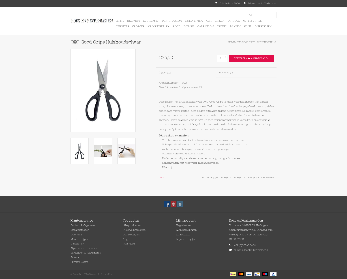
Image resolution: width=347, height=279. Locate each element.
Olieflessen (263, 26)
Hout (247, 26)
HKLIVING (133, 20)
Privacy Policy (79, 261)
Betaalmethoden (79, 229)
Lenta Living (194, 20)
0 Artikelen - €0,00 (229, 3)
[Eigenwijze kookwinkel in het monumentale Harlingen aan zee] (92, 21)
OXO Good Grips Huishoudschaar (257, 42)
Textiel (222, 26)
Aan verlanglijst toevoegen (215, 177)
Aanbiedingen (131, 234)
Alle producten (132, 225)
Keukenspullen (158, 26)
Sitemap (75, 257)
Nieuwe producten (134, 229)
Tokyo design (172, 20)
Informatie (165, 72)
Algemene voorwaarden (84, 248)
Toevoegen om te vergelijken (246, 177)
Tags (126, 239)
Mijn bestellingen (186, 229)
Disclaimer (77, 243)
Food (176, 26)
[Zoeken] (249, 15)
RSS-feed (129, 243)
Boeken (188, 26)
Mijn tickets (183, 234)
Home (120, 20)
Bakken (235, 26)
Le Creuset (150, 20)
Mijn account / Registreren (262, 3)
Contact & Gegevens (82, 225)
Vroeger (138, 26)
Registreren (183, 225)
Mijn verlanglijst (186, 239)
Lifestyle (122, 26)
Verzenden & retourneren (85, 252)
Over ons (76, 234)
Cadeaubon (205, 26)
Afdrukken (268, 177)
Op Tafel (234, 20)
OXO (209, 20)
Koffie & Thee (252, 20)
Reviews (226, 72)
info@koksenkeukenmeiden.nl (251, 249)
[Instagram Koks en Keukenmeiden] (180, 204)
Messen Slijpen (79, 239)
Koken (219, 20)
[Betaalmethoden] (232, 274)
